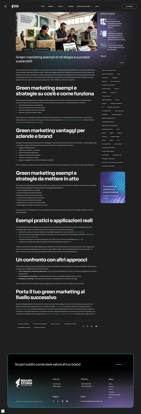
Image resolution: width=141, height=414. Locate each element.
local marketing (119, 111)
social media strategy (108, 151)
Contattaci (129, 6)
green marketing (55, 324)
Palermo (120, 133)
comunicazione (106, 96)
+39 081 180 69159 (86, 386)
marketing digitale (117, 114)
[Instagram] (58, 401)
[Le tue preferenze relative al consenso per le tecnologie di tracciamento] (2, 411)
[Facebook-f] (53, 401)
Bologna (104, 81)
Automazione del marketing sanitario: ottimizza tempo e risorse (115, 25)
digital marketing (106, 99)
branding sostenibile (23, 324)
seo (118, 140)
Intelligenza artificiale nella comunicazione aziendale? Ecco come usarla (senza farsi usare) (116, 37)
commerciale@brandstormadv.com (91, 401)
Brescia (117, 88)
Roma (103, 140)
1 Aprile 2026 (27, 49)
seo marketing (106, 144)
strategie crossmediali (108, 158)
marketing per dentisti (108, 122)
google (104, 103)
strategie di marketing (108, 166)
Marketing (105, 114)
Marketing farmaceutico (108, 118)
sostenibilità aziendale (24, 327)
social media (117, 144)
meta (118, 129)
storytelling (105, 155)
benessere (105, 77)
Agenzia (111, 386)
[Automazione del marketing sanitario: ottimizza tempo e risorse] (103, 22)
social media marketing (108, 147)
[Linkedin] (62, 401)
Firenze (117, 99)
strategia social (117, 155)
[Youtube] (96, 326)
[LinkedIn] (91, 326)
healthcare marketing (116, 103)
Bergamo (114, 77)
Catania (104, 92)
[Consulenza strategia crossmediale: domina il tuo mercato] (103, 46)
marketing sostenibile (70, 324)
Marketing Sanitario (114, 395)
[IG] (87, 326)
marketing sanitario (107, 129)
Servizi (111, 389)
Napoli (111, 133)
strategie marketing (39, 327)
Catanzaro (113, 92)
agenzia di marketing (107, 74)
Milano (104, 133)
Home (110, 384)
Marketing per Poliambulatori (110, 125)
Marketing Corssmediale (41, 49)
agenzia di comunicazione (109, 70)
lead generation (106, 111)
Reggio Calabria (115, 136)
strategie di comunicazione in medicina (112, 162)
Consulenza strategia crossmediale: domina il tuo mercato (116, 47)
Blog (110, 397)
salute (111, 140)
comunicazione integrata (40, 324)
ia (102, 107)
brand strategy (106, 88)
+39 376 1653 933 (86, 384)
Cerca (103, 56)
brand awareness (115, 81)
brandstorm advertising (108, 85)
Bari (119, 74)
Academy (111, 392)
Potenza (104, 136)
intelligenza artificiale (113, 107)
